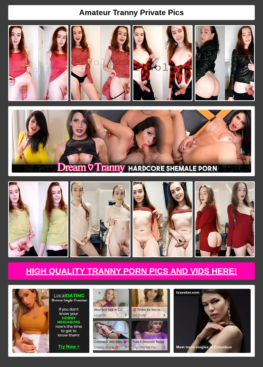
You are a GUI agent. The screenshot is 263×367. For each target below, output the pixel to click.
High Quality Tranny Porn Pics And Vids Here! (131, 271)
